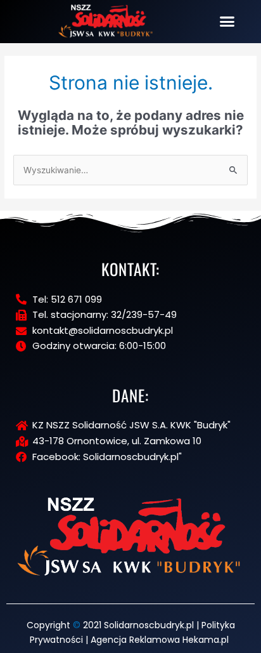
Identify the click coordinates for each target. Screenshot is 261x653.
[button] (227, 22)
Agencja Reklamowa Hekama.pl (160, 639)
